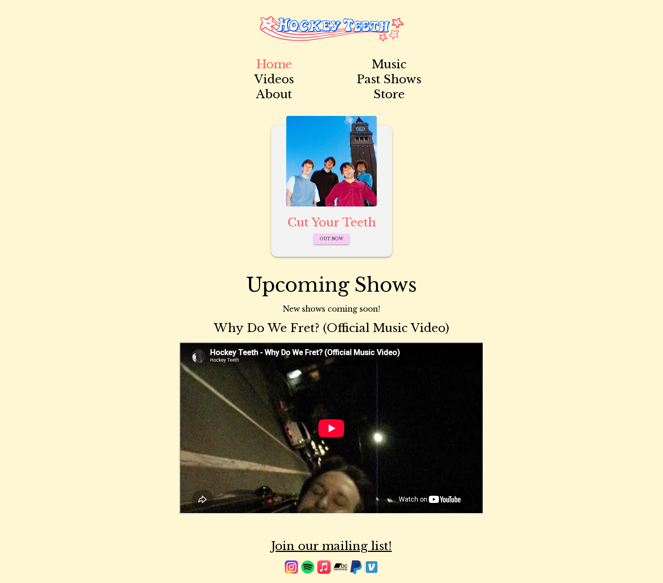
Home (274, 64)
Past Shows (389, 79)
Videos (274, 79)
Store (389, 94)
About (274, 94)
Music (389, 64)
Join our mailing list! (331, 546)
